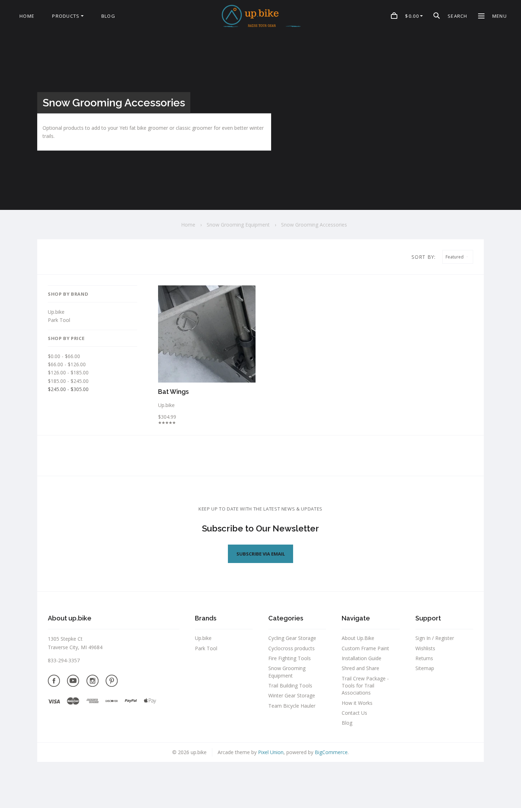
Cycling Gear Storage (292, 638)
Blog (347, 722)
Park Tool (59, 320)
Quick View (206, 336)
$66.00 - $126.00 (67, 364)
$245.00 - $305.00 (68, 389)
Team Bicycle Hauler (291, 705)
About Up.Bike (358, 638)
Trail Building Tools (290, 685)
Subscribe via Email (260, 554)
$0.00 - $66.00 (64, 356)
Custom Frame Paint (365, 648)
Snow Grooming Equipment (287, 672)
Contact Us (354, 712)
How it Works (357, 703)
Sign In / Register (434, 638)
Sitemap (424, 668)
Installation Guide (361, 658)
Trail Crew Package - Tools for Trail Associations (365, 685)
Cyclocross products (291, 648)
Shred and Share (360, 668)
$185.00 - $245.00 (68, 381)
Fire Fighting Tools (289, 658)
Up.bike (56, 311)
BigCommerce (331, 752)
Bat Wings (173, 391)
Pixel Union (271, 752)
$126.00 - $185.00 (68, 372)
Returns (424, 658)
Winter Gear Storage (291, 695)
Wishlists (425, 648)
